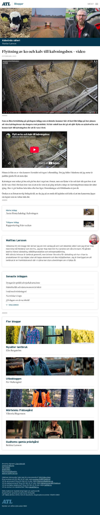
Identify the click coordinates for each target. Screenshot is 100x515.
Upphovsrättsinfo (8, 466)
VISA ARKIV (14, 305)
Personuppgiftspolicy (9, 471)
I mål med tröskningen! (16, 291)
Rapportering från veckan (18, 225)
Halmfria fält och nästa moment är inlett (23, 287)
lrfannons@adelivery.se (45, 481)
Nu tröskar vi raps (14, 295)
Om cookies (6, 468)
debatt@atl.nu (34, 487)
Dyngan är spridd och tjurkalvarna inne (23, 282)
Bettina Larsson (13, 445)
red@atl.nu (48, 485)
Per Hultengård (13, 381)
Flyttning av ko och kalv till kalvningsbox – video (43, 51)
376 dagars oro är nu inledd (17, 300)
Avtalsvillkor (6, 470)
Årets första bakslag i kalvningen (22, 213)
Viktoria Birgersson (15, 413)
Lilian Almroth (20, 464)
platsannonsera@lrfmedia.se (50, 483)
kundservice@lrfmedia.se (41, 479)
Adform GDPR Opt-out (9, 473)
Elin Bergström (13, 350)
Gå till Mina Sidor (45, 477)
